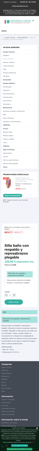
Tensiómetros (7, 104)
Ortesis (5, 128)
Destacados (7, 80)
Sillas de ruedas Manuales (10, 163)
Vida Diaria (6, 76)
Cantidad (7, 292)
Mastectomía (7, 107)
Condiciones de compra (8, 408)
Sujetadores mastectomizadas (12, 121)
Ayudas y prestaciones (8, 414)
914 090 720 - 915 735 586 (28, 2)
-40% (5, 178)
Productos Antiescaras (9, 73)
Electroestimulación (8, 94)
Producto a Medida (8, 139)
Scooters (5, 156)
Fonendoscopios (7, 97)
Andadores (6, 55)
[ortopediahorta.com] (18, 21)
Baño (4, 114)
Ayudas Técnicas (9, 52)
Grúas (4, 69)
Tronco (5, 142)
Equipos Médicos (9, 83)
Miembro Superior (8, 135)
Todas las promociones (12, 195)
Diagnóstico (6, 90)
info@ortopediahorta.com (20, 6)
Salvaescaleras (7, 153)
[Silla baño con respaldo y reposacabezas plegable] (9, 235)
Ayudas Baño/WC (8, 59)
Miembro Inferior (7, 132)
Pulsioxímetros (7, 100)
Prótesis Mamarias (8, 118)
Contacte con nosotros (9, 2)
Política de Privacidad (8, 411)
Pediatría (6, 146)
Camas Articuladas (8, 66)
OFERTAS (6, 125)
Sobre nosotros (6, 402)
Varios (5, 167)
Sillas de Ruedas (9, 149)
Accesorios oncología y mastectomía (14, 111)
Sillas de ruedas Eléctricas (10, 160)
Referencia (8, 265)
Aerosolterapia (7, 87)
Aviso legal (5, 405)
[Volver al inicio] (3, 37)
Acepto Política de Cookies (19, 445)
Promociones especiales (16, 174)
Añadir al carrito (14, 302)
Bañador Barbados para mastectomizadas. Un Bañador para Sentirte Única (24, 179)
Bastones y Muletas (9, 62)
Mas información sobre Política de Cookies (19, 449)
